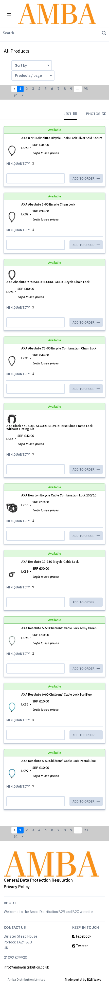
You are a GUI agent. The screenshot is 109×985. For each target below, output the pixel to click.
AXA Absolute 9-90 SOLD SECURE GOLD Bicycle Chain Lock (47, 282)
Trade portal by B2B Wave (83, 979)
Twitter (81, 946)
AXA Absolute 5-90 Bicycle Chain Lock (48, 204)
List (68, 113)
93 (86, 88)
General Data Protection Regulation (38, 880)
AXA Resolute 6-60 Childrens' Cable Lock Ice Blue (56, 694)
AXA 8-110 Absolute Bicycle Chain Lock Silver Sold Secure (61, 138)
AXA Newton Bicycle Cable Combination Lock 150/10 (58, 495)
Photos (93, 113)
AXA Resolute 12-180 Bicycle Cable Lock (50, 562)
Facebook (83, 936)
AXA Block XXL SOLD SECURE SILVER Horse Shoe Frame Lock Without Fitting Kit (49, 427)
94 (15, 95)
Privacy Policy (17, 886)
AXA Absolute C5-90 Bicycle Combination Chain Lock (58, 348)
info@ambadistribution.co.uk (26, 967)
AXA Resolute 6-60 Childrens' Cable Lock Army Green (59, 628)
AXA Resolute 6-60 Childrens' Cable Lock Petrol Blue (58, 761)
